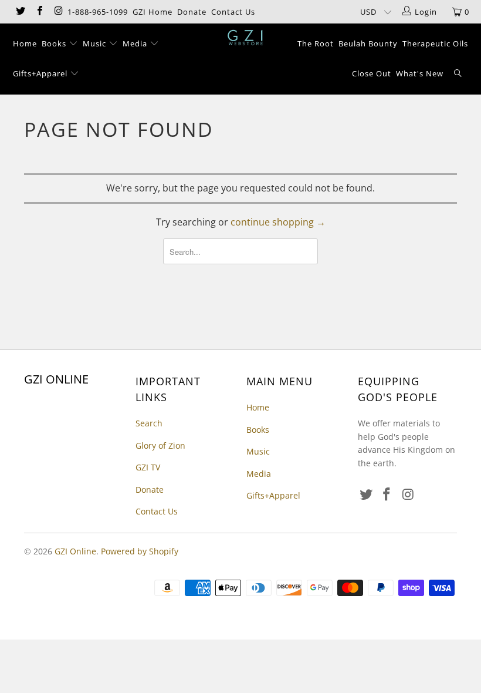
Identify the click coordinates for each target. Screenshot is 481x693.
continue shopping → (278, 222)
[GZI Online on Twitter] (20, 11)
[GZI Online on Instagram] (58, 11)
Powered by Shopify (139, 551)
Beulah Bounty (368, 43)
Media (136, 43)
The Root (315, 43)
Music (96, 43)
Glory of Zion (160, 445)
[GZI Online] (246, 37)
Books (55, 43)
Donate (191, 11)
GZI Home (152, 11)
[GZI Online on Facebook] (38, 11)
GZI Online (75, 551)
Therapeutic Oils (435, 43)
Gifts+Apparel (41, 73)
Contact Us (233, 11)
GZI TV (148, 467)
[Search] (458, 74)
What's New (419, 73)
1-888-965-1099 (97, 11)
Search (149, 423)
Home (25, 43)
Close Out (371, 73)
